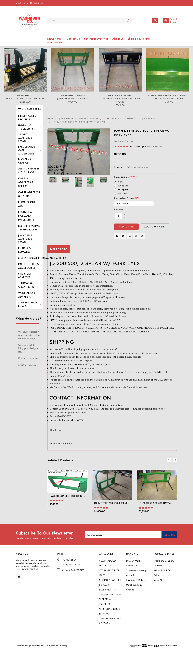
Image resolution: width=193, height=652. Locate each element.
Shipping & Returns (139, 39)
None (120, 181)
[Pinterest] (142, 236)
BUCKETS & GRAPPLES (24, 161)
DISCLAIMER (54, 39)
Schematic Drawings (96, 39)
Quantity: (118, 209)
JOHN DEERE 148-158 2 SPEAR (72, 98)
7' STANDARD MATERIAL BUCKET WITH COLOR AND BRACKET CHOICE (167, 97)
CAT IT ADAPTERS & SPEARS (29, 194)
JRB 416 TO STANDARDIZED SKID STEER (25, 98)
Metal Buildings (56, 42)
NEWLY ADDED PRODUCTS (27, 117)
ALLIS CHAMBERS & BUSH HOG (28, 170)
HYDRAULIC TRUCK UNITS (25, 127)
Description (59, 248)
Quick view (67, 486)
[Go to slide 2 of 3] (175, 460)
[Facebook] (117, 236)
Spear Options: (125, 177)
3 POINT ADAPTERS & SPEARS (25, 138)
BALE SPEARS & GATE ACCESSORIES (27, 150)
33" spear (123, 185)
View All (158, 580)
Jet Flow (158, 565)
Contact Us (73, 39)
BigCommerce (33, 645)
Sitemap (130, 589)
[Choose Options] (60, 485)
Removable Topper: (128, 198)
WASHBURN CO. (163, 570)
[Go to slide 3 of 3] (169, 460)
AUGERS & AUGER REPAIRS (28, 304)
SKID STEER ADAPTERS (24, 275)
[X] (136, 236)
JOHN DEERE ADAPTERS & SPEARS (25, 239)
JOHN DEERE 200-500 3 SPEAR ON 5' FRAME (118, 503)
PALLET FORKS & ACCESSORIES (28, 266)
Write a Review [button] (154, 146)
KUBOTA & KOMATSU (24, 250)
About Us (117, 39)
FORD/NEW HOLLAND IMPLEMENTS (26, 216)
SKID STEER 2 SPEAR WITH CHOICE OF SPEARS (120, 100)
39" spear (123, 189)
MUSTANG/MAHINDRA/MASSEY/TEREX (42, 258)
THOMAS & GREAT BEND (26, 285)
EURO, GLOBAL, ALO (28, 204)
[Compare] (75, 485)
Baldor (157, 575)
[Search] (128, 20)
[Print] (129, 236)
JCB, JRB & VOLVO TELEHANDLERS (29, 227)
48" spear (123, 193)
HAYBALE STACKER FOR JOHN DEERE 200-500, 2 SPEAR (80, 496)
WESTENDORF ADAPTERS (27, 295)
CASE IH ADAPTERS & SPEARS (26, 182)
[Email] (123, 236)
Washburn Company (164, 560)
